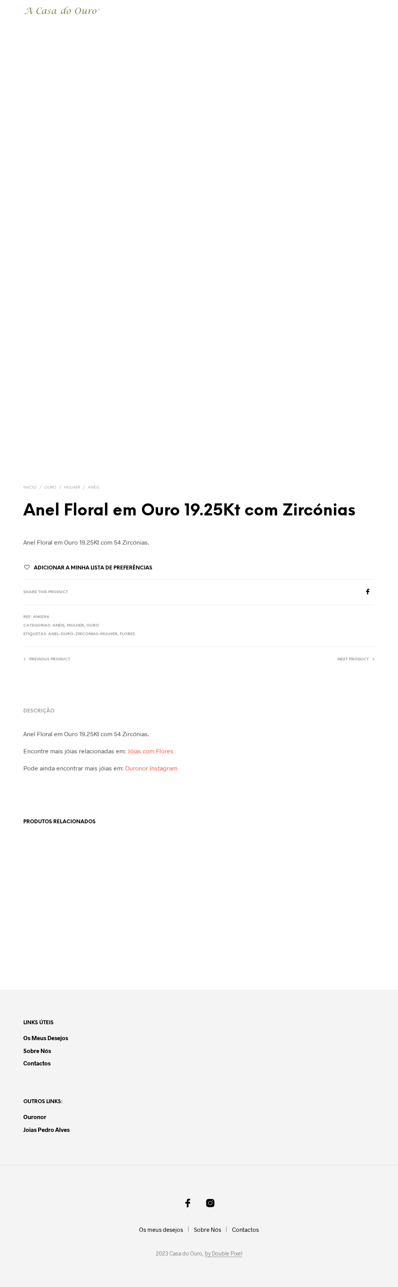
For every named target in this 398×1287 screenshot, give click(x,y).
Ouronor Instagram (151, 768)
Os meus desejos (45, 1037)
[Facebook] (370, 592)
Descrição (38, 711)
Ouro (50, 487)
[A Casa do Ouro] (187, 1203)
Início (30, 487)
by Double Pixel (223, 1253)
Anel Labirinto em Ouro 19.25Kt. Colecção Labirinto (54, 951)
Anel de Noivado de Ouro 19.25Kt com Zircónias (323, 951)
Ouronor (34, 1116)
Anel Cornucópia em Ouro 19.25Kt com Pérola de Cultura (148, 951)
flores (127, 634)
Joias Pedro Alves (46, 1129)
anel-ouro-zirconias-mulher (82, 634)
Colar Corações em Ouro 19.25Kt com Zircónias (232, 951)
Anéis (93, 487)
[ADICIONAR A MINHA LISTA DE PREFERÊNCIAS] (97, 948)
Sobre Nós (37, 1050)
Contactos (37, 1063)
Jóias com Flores (150, 750)
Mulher (72, 487)
